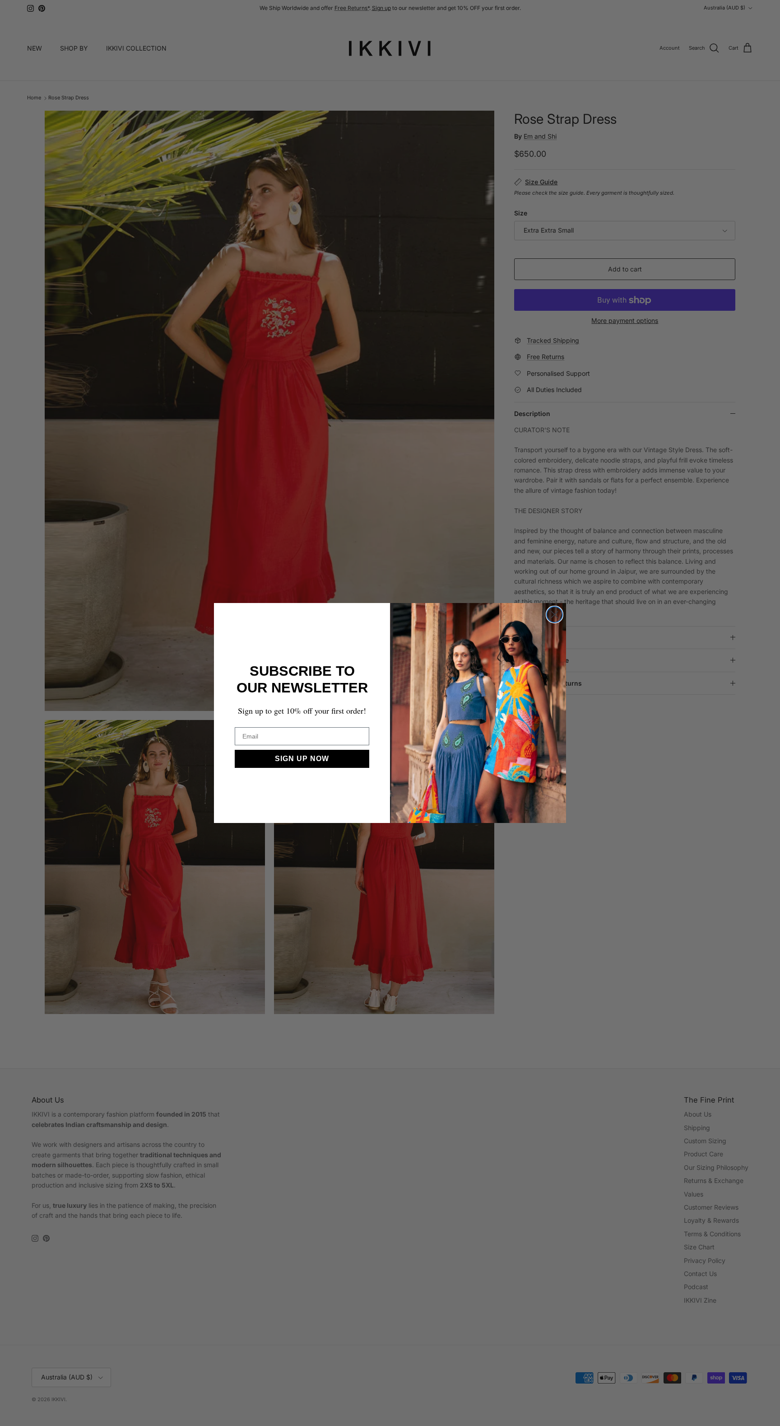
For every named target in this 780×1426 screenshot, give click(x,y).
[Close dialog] (554, 614)
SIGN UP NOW (302, 758)
